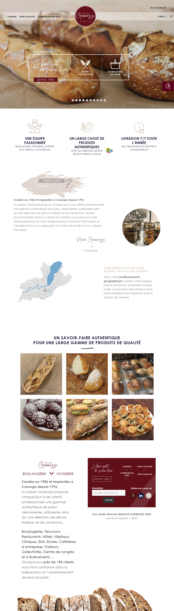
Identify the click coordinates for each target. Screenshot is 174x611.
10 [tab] (101, 100)
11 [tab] (105, 100)
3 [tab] (76, 100)
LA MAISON (11, 17)
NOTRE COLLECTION (27, 17)
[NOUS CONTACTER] (168, 86)
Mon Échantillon (158, 8)
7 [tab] (90, 100)
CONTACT (161, 16)
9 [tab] (98, 100)
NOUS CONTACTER (145, 474)
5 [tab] (83, 100)
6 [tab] (87, 100)
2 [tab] (73, 100)
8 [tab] (94, 100)
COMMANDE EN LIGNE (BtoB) (49, 17)
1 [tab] (69, 100)
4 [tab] (80, 100)
